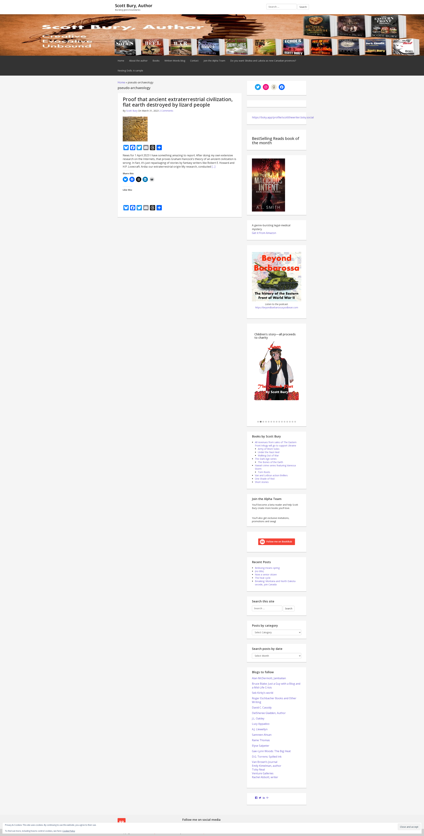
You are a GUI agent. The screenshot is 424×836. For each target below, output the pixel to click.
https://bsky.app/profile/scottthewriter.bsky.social (283, 117)
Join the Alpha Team (214, 60)
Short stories (262, 482)
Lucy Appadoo (260, 724)
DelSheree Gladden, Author (269, 713)
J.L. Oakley (258, 718)
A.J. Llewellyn (259, 729)
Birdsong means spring (267, 567)
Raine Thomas (261, 740)
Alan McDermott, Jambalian (269, 678)
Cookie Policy (68, 831)
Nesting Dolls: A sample (130, 70)
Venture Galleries (262, 773)
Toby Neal (258, 769)
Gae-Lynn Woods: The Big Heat (271, 751)
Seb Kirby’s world (262, 693)
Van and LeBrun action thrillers (271, 475)
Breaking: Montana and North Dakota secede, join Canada (275, 583)
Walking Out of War (268, 455)
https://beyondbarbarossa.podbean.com (276, 307)
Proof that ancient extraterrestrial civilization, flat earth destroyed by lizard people (178, 102)
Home (121, 60)
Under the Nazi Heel (268, 452)
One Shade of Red (264, 478)
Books (156, 60)
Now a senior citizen (266, 574)
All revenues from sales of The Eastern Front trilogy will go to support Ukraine (275, 444)
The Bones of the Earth (270, 462)
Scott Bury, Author (133, 5)
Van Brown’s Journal (264, 762)
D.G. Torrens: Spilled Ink (267, 756)
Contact (194, 60)
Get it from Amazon (264, 233)
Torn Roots (264, 472)
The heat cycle (262, 577)
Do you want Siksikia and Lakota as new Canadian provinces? (263, 60)
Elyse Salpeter (260, 745)
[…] (213, 166)
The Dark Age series (266, 458)
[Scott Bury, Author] (212, 34)
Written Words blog (174, 60)
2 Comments (166, 110)
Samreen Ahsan (261, 735)
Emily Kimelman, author (266, 766)
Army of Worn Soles (268, 448)
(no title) (259, 571)
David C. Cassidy (262, 707)
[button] (258, 422)
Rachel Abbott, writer (265, 777)
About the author (138, 60)
